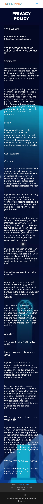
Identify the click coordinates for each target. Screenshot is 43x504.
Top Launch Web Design (27, 500)
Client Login (20, 490)
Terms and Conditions (17, 487)
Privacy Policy (24, 485)
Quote (29, 487)
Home (14, 485)
